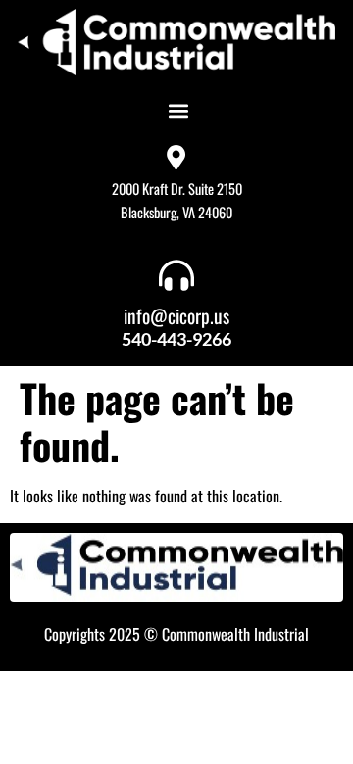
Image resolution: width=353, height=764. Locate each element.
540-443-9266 (176, 339)
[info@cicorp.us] (176, 275)
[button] (178, 110)
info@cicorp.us (176, 316)
